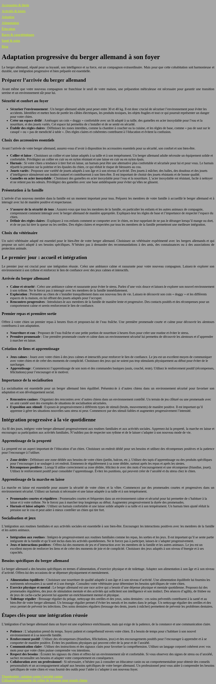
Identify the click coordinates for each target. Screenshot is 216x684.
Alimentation (10, 23)
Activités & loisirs (14, 11)
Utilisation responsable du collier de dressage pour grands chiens (44, 680)
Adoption (8, 17)
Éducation (8, 29)
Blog (5, 46)
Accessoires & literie (15, 5)
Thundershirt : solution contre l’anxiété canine (32, 676)
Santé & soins (11, 40)
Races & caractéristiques (18, 35)
